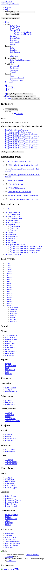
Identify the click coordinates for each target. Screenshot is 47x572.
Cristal (12, 62)
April (13, 313)
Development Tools (12, 502)
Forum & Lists (10, 370)
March (13, 311)
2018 (8, 289)
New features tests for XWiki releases (18, 132)
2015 (8, 283)
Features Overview (11, 392)
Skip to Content (6, 2)
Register (8, 8)
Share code (9, 547)
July (13, 319)
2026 (8, 305)
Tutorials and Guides (12, 421)
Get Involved (14, 66)
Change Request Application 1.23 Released (23, 199)
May (13, 315)
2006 (8, 265)
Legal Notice (9, 353)
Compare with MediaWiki (23, 34)
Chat (7, 372)
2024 (8, 301)
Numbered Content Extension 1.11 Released (23, 195)
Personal (12, 234)
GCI (15, 228)
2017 (8, 287)
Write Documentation (12, 541)
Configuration (10, 404)
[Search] (12, 12)
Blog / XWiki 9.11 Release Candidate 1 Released (22, 136)
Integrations (13, 220)
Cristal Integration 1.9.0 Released (19, 192)
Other (11, 232)
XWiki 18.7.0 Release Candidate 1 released (23, 165)
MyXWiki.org (14, 222)
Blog (7, 96)
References (13, 40)
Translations (14, 70)
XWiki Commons (11, 464)
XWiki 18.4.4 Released (16, 180)
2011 (8, 275)
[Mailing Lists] (16, 569)
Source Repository (11, 515)
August (13, 321)
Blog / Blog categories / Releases (16, 130)
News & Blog (14, 28)
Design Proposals (11, 506)
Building (8, 517)
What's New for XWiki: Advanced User (27, 248)
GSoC (16, 230)
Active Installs (14, 42)
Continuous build (11, 519)
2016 (8, 285)
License (12, 44)
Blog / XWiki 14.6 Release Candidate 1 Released (22, 140)
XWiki (12, 48)
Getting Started (10, 388)
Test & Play (9, 535)
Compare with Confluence (23, 32)
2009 (8, 271)
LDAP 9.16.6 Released (16, 184)
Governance (9, 480)
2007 (8, 267)
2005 (8, 263)
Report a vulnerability (12, 545)
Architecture (9, 415)
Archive (8, 98)
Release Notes (10, 343)
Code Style (9, 498)
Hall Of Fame (10, 486)
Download (9, 82)
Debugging (9, 523)
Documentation (10, 366)
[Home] (6, 94)
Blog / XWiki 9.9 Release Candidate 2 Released (21, 148)
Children (19, 114)
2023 (8, 299)
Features (16, 214)
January (14, 307)
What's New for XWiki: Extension (26, 250)
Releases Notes (15, 38)
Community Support (17, 78)
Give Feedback (10, 537)
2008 (8, 269)
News (11, 224)
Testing (7, 521)
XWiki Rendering (11, 462)
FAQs (12, 76)
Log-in (7, 10)
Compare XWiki (15, 30)
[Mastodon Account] (6, 569)
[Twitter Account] (14, 569)
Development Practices (13, 500)
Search (7, 12)
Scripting (8, 417)
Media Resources (11, 351)
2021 (8, 295)
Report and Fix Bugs (12, 543)
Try (6, 84)
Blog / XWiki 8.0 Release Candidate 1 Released (21, 146)
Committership (10, 484)
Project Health (10, 482)
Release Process (10, 496)
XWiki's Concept (15, 26)
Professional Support (17, 80)
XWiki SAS (11, 561)
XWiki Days (14, 254)
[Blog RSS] (18, 569)
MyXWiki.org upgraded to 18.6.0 (19, 161)
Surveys (12, 238)
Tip (10, 240)
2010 (8, 273)
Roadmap (13, 36)
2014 (8, 281)
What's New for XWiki (18, 244)
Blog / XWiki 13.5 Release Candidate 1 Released (22, 144)
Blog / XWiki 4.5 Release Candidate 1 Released (21, 142)
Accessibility (9, 355)
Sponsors (8, 374)
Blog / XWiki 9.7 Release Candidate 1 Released (21, 134)
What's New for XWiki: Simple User (26, 252)
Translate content (11, 539)
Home (7, 22)
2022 (8, 297)
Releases (13, 236)
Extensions (13, 50)
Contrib (17, 218)
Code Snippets (15, 52)
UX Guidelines (10, 504)
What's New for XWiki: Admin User (27, 246)
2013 (8, 279)
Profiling (8, 525)
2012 (8, 277)
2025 (9, 303)
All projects (14, 56)
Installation (9, 402)
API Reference (10, 419)
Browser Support (11, 488)
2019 (8, 291)
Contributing (9, 533)
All (9, 209)
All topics (8, 390)
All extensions (10, 449)
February (14, 309)
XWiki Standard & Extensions (20, 60)
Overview (8, 435)
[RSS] (6, 209)
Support (8, 364)
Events (16, 226)
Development (14, 68)
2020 (8, 293)
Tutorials (12, 242)
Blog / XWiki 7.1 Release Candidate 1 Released (21, 138)
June (12, 317)
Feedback (13, 72)
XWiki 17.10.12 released (16, 188)
